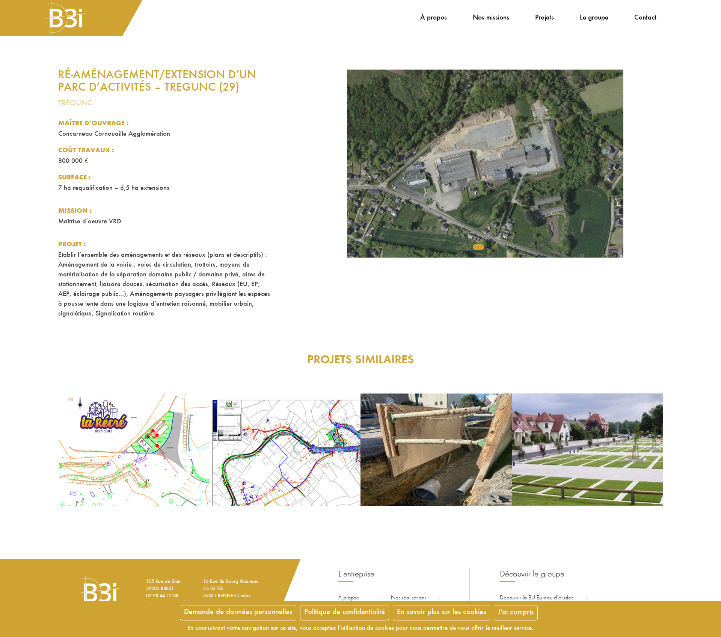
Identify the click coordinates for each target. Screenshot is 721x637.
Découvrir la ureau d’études (536, 598)
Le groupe (594, 18)
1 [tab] (478, 247)
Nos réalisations (408, 598)
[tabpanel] (485, 164)
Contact (645, 18)
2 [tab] (495, 247)
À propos (433, 18)
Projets (544, 18)
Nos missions (491, 18)
